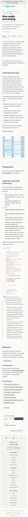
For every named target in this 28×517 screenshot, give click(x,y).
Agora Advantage (13, 455)
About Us (13, 470)
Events (13, 480)
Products (13, 457)
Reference (6, 347)
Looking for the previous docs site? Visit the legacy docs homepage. (13, 2)
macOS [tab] (14, 36)
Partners (13, 462)
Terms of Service (20, 510)
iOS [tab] (9, 36)
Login (13, 493)
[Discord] (20, 438)
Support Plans (13, 498)
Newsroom (13, 485)
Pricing (13, 495)
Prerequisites (7, 167)
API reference (7, 381)
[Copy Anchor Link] (21, 73)
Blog (13, 473)
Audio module (7, 361)
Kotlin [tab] (8, 248)
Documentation (13, 502)
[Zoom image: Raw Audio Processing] (13, 147)
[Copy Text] (23, 251)
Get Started (13, 500)
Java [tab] (5, 248)
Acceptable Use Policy (11, 512)
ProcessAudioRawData (18, 370)
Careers (13, 482)
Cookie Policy (13, 510)
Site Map (18, 512)
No (12, 418)
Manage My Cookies (13, 515)
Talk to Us (13, 505)
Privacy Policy (6, 510)
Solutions (13, 459)
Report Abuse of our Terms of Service (13, 514)
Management (13, 477)
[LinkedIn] (6, 438)
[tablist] (13, 248)
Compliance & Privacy (13, 475)
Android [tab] (4, 36)
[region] (13, 271)
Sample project (7, 365)
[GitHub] (17, 438)
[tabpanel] (13, 271)
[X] (10, 438)
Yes (7, 418)
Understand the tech (10, 73)
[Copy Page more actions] (11, 32)
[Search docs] (24, 6)
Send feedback (20, 418)
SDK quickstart (6, 173)
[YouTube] (13, 438)
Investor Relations (13, 487)
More (21, 36)
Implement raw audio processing (11, 182)
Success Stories (13, 464)
